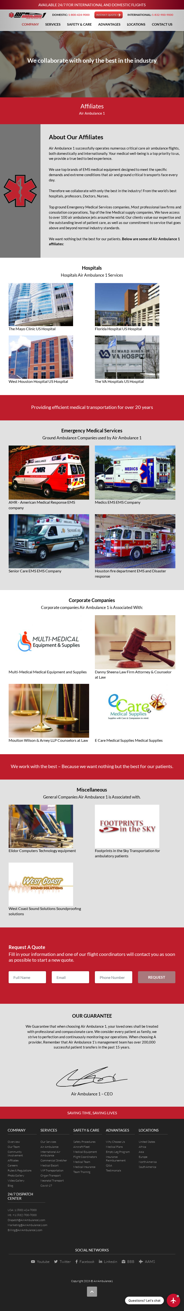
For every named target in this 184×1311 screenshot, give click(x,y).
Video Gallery (16, 1180)
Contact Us (162, 24)
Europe (143, 1157)
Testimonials (113, 1170)
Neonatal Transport (52, 1180)
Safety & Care (79, 24)
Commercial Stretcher (53, 1160)
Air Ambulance (49, 1147)
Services (53, 24)
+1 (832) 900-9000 (25, 1215)
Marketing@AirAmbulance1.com (27, 1225)
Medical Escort (49, 1165)
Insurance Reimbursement (116, 1158)
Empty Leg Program (118, 1152)
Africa (142, 1147)
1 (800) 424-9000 (25, 1210)
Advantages (109, 24)
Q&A (109, 1165)
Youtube (43, 1261)
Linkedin (110, 1261)
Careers (12, 1165)
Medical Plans (114, 1147)
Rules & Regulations (19, 1170)
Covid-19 (46, 1185)
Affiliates (13, 1160)
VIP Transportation (51, 1170)
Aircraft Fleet (81, 1147)
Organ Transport (50, 1175)
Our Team (14, 1147)
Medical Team (81, 1162)
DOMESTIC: (71, 15)
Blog (10, 1185)
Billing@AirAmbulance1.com (25, 1230)
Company (30, 24)
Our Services (48, 1142)
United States (147, 1142)
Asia (141, 1152)
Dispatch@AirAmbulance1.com (26, 1220)
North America (148, 1162)
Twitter (65, 1261)
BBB (130, 1261)
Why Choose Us (115, 1142)
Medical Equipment (85, 1152)
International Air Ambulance (50, 1153)
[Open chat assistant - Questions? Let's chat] (173, 1300)
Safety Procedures (84, 1142)
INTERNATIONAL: (150, 15)
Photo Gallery (16, 1175)
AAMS (150, 1261)
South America (147, 1167)
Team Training (81, 1172)
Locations (136, 24)
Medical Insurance (84, 1167)
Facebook (87, 1261)
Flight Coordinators (85, 1157)
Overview (14, 1142)
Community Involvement (15, 1153)
